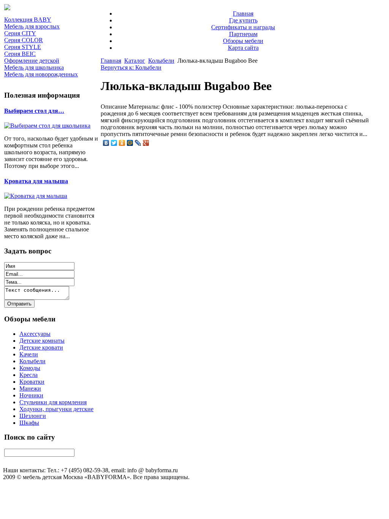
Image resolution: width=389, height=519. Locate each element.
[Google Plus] (146, 143)
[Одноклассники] (122, 143)
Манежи (30, 388)
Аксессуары (35, 334)
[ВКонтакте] (106, 143)
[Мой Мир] (130, 143)
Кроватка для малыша (36, 181)
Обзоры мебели (243, 41)
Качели (28, 354)
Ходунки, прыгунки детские (56, 409)
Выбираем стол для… (34, 111)
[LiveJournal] (138, 143)
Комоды (29, 368)
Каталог (134, 60)
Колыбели (32, 361)
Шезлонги (32, 416)
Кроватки (31, 381)
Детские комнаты (42, 340)
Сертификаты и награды (243, 27)
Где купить (243, 20)
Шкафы (29, 422)
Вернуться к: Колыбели (131, 67)
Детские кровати (41, 347)
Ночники (31, 395)
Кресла (28, 375)
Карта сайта (243, 47)
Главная (243, 13)
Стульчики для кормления (53, 402)
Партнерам (243, 34)
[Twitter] (114, 143)
